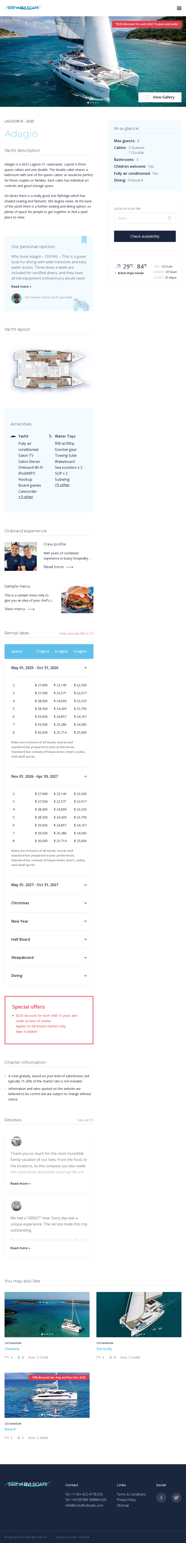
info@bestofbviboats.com (84, 1505)
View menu (15, 609)
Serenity (104, 1349)
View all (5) (85, 1120)
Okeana (12, 1349)
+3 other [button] (25, 496)
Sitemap (123, 1505)
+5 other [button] (62, 484)
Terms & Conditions (131, 1494)
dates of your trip (127, 209)
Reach (10, 1429)
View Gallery (164, 97)
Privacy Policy (126, 1500)
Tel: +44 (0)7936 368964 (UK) (85, 1500)
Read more (54, 567)
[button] (88, 102)
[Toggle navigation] (179, 8)
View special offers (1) (76, 633)
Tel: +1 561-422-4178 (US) (84, 1494)
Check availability (144, 236)
